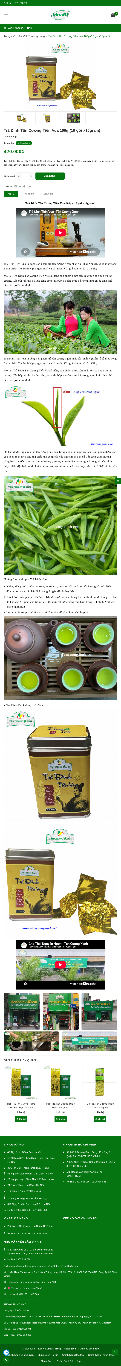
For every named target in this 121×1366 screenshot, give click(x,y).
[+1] (29, 186)
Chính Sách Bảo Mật (73, 1355)
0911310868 (21, 3)
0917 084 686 (99, 1181)
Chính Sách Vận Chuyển (20, 1355)
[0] (113, 15)
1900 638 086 (23, 1210)
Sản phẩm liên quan (20, 1060)
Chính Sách (46, 1361)
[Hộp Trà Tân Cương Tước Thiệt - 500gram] (60, 1082)
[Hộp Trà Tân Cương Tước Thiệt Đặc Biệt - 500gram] (21, 1082)
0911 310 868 (40, 1210)
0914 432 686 (40, 1233)
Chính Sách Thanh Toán (101, 1355)
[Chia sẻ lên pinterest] (24, 186)
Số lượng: (9, 176)
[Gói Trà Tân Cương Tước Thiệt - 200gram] (100, 1082)
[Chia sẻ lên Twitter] (20, 186)
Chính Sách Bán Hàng (69, 1361)
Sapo (96, 1348)
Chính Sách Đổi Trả (47, 1355)
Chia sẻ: (8, 186)
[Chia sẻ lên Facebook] (15, 186)
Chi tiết (22, 1119)
